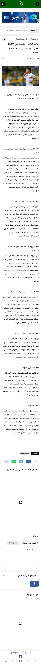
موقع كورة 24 (12, 653)
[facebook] (34, 584)
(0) (3, 58)
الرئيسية (34, 39)
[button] (28, 461)
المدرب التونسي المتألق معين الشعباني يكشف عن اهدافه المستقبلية (14, 30)
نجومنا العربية (20, 39)
